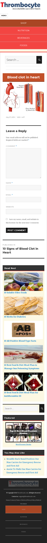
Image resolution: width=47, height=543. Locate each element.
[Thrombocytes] (23, 483)
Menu (4, 15)
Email (9, 195)
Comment (11, 146)
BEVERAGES (23, 38)
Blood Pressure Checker (23, 444)
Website (10, 207)
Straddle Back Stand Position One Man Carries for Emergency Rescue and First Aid (24, 462)
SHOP (24, 23)
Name (9, 183)
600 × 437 (21, 117)
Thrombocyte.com (22, 493)
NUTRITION (23, 30)
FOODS (23, 45)
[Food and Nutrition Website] (20, 5)
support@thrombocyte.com (27, 496)
